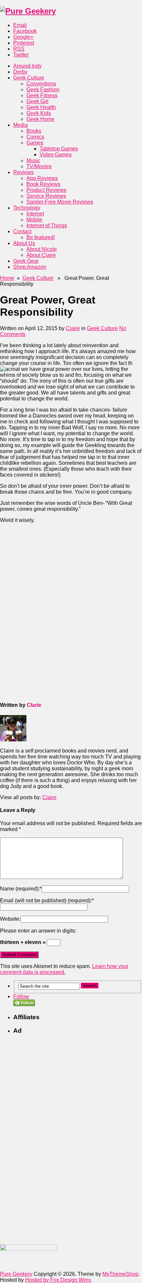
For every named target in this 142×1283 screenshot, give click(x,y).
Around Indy (27, 66)
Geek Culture (28, 77)
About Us (24, 243)
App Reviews (42, 178)
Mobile (34, 219)
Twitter (21, 54)
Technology (26, 208)
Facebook (25, 31)
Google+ (23, 37)
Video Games (56, 154)
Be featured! (40, 237)
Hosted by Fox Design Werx (58, 1280)
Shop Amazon (29, 267)
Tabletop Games (59, 148)
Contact (22, 231)
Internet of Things (46, 225)
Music (33, 160)
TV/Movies (39, 166)
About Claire (41, 255)
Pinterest (23, 43)
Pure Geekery (16, 1274)
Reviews (23, 172)
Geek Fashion (42, 89)
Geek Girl (37, 101)
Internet (35, 213)
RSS (18, 49)
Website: (10, 919)
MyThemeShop (120, 1274)
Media (20, 125)
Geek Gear (26, 261)
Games (34, 143)
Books (33, 131)
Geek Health (41, 107)
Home (7, 278)
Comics (35, 137)
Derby (20, 72)
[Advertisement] (49, 570)
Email (20, 25)
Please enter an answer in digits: (38, 931)
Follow (21, 996)
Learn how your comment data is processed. (64, 969)
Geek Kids (38, 113)
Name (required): (21, 888)
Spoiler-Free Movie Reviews (59, 202)
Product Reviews (46, 190)
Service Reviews (46, 196)
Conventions (41, 83)
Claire (73, 328)
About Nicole (41, 249)
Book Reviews (43, 184)
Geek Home (40, 119)
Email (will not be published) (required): (47, 900)
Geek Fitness (41, 95)
